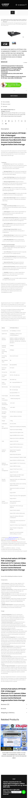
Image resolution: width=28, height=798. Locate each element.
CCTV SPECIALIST (8, 539)
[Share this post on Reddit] (9, 121)
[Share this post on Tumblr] (15, 121)
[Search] (13, 12)
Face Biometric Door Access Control (15, 114)
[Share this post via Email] (6, 123)
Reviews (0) (5, 704)
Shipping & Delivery (7, 713)
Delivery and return (6, 104)
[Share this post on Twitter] (5, 121)
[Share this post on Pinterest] (18, 121)
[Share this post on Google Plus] (22, 121)
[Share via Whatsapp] (2, 123)
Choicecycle (15, 537)
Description (5, 129)
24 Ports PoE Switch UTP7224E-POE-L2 (11, 112)
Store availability (6, 101)
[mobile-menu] (26, 5)
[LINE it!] (25, 121)
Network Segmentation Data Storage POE (13, 116)
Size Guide (5, 106)
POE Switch (5, 21)
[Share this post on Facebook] (2, 121)
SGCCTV (11, 537)
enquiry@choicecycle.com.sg (12, 785)
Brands (3, 709)
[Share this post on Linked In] (12, 121)
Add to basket (14, 95)
